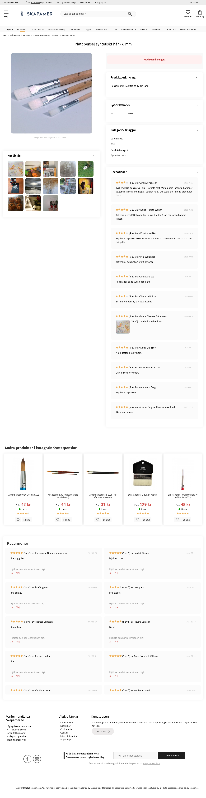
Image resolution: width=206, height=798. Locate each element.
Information (194, 2)
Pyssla (10, 29)
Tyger (88, 29)
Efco (113, 143)
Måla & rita (22, 29)
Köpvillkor (65, 725)
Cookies (64, 732)
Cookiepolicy (67, 729)
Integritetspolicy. (151, 763)
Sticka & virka (38, 29)
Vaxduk (143, 29)
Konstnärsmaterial (188, 29)
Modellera (156, 29)
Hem (5, 35)
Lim (115, 29)
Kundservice (66, 722)
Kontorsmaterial (128, 29)
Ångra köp (65, 739)
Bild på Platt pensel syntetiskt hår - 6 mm (50, 138)
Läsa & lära (171, 29)
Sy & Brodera (75, 29)
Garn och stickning (56, 29)
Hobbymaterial (102, 29)
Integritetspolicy (68, 736)
